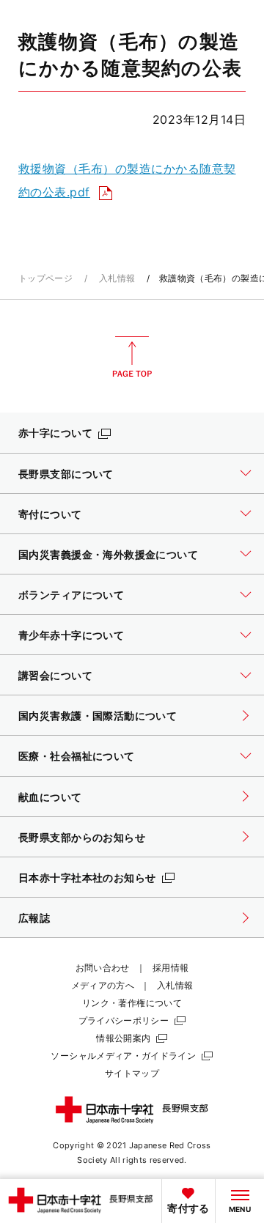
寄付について (50, 514)
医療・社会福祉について (76, 756)
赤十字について (55, 432)
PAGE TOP (132, 356)
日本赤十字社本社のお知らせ (87, 877)
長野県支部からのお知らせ (81, 837)
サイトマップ (132, 1073)
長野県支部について (66, 474)
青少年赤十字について (71, 635)
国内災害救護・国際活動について (97, 715)
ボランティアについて (71, 594)
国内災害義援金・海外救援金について (108, 554)
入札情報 (117, 278)
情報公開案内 (123, 1037)
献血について (50, 797)
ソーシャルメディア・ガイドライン (123, 1055)
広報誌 (34, 918)
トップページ (45, 278)
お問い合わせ (103, 967)
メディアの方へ (103, 985)
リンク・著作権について (132, 1002)
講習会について (55, 675)
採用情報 (170, 967)
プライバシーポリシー (123, 1020)
